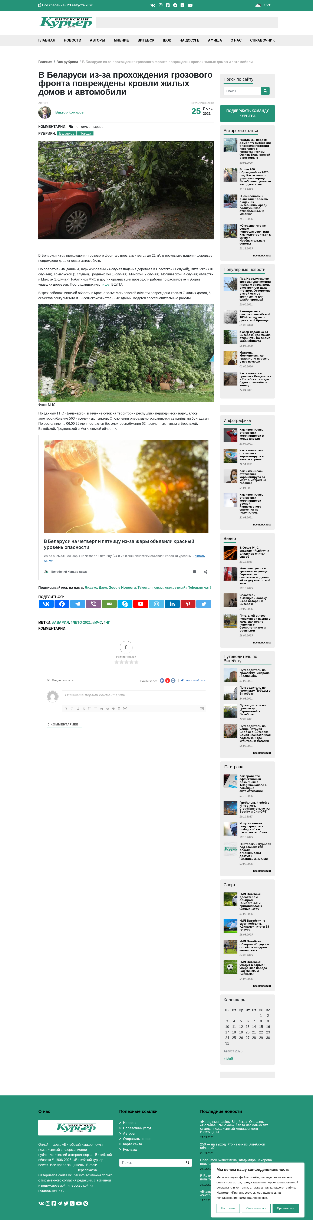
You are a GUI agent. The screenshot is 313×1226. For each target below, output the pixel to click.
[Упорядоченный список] (90, 708)
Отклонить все (256, 1208)
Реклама (130, 1149)
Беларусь (66, 133)
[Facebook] (62, 604)
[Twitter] (203, 604)
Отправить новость (138, 1139)
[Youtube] (140, 604)
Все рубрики (67, 62)
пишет (106, 284)
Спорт (229, 884)
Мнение (121, 40)
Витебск (146, 40)
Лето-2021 (82, 622)
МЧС (98, 622)
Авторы (97, 40)
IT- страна (233, 766)
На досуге (189, 40)
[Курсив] (72, 708)
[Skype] (125, 604)
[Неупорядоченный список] (96, 708)
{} (119, 708)
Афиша (215, 40)
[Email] (109, 604)
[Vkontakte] (46, 604)
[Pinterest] (188, 604)
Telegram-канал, (151, 587)
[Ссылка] (114, 708)
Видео (230, 538)
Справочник (262, 40)
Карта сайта (132, 1144)
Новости (72, 40)
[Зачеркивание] (84, 708)
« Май (228, 1059)
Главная (46, 40)
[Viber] (93, 604)
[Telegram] (77, 604)
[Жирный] (66, 708)
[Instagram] (156, 604)
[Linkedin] (172, 604)
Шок (167, 40)
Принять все (285, 1208)
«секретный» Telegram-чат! (188, 587)
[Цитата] (102, 708)
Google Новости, (123, 587)
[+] (125, 708)
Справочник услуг (137, 1128)
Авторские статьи (241, 130)
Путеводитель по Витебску (240, 658)
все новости (260, 255)
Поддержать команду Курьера (247, 113)
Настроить (228, 1208)
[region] (257, 1190)
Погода (85, 133)
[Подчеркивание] (78, 708)
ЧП (108, 622)
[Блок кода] (108, 708)
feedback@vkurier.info (56, 1170)
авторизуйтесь (195, 680)
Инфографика (237, 420)
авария (61, 622)
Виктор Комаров (69, 112)
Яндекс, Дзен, (96, 587)
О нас (236, 40)
